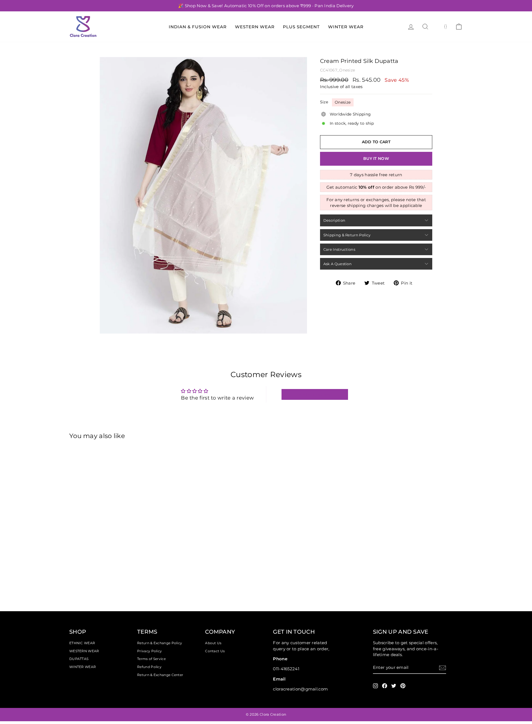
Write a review (314, 394)
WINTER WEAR (82, 667)
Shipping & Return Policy (346, 235)
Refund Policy (149, 667)
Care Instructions (339, 249)
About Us (213, 643)
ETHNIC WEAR (82, 643)
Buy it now (376, 158)
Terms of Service (151, 659)
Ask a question (337, 264)
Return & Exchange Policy (159, 643)
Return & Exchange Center (160, 675)
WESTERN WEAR (84, 651)
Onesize (343, 102)
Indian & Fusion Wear (198, 26)
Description (334, 220)
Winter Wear (346, 26)
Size (324, 101)
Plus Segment (301, 26)
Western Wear (255, 26)
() (446, 26)
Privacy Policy (149, 651)
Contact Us (215, 651)
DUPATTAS (78, 659)
